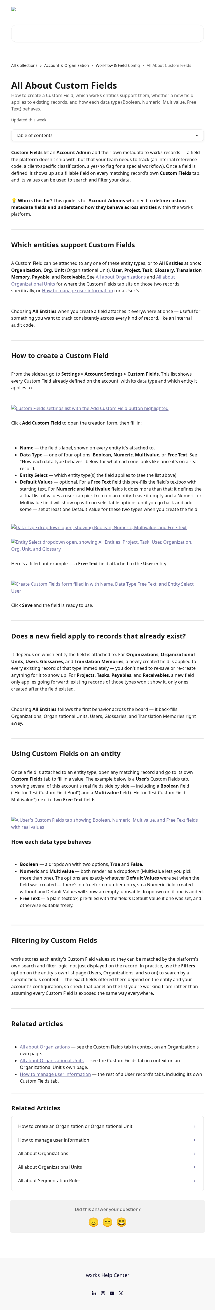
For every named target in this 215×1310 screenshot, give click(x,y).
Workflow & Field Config (118, 65)
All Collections (24, 65)
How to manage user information (77, 291)
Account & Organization (66, 65)
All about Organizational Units (52, 1060)
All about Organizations (121, 277)
